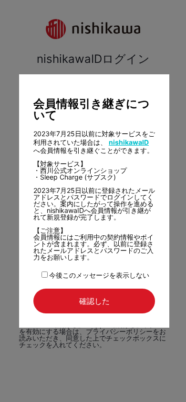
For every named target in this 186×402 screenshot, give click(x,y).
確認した (94, 301)
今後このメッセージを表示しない (99, 275)
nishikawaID (129, 142)
